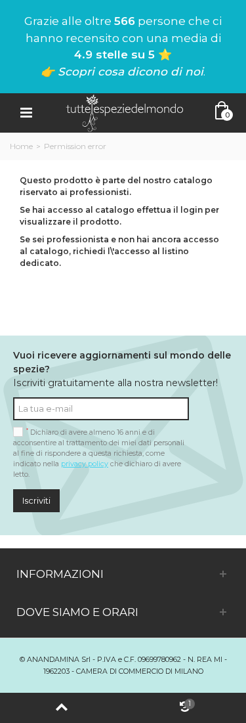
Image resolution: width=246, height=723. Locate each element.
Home (21, 146)
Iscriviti (36, 500)
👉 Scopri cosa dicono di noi (122, 71)
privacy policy (84, 464)
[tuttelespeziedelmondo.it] (125, 112)
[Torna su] (61, 708)
